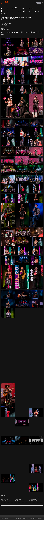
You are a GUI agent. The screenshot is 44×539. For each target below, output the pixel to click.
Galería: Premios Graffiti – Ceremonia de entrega (6, 497)
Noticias (16, 518)
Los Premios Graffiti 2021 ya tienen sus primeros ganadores (34, 497)
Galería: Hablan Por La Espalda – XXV (35, 508)
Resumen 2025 (39, 518)
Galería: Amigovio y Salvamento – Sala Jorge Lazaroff (11, 508)
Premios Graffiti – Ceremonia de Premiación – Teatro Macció (21, 497)
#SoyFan (24, 518)
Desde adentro (29, 518)
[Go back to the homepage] (6, 2)
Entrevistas (20, 518)
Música (34, 518)
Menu (39, 2)
